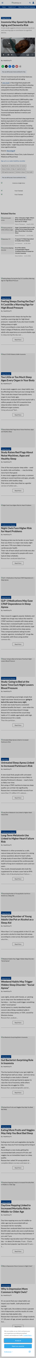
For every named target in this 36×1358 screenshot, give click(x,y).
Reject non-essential (18, 1346)
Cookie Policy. (27, 1335)
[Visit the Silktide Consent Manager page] (30, 1352)
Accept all (18, 1340)
